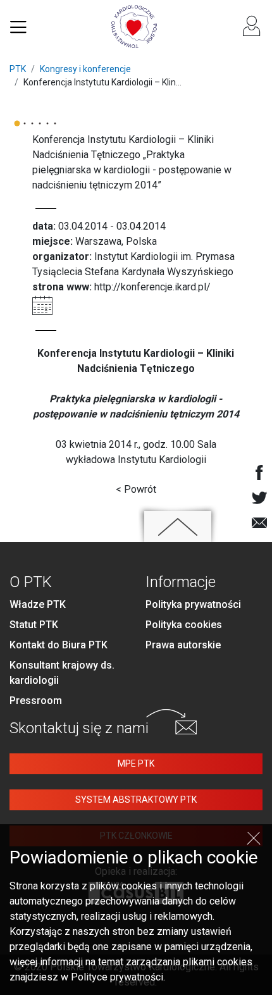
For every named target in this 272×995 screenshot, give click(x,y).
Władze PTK (37, 604)
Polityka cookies (183, 625)
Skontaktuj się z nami (79, 728)
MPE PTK (136, 763)
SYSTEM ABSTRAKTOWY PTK (136, 799)
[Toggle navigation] (18, 26)
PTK (17, 69)
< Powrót (136, 489)
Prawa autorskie (183, 645)
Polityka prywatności (193, 604)
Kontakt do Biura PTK (58, 645)
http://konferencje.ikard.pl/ (152, 287)
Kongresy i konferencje (85, 69)
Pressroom (35, 701)
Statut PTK (33, 625)
